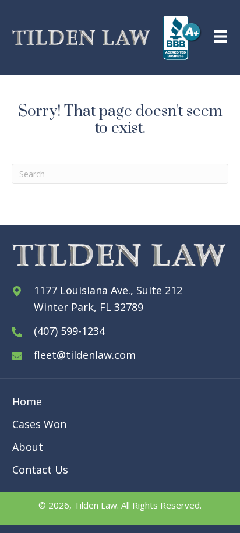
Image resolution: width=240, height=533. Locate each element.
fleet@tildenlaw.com (85, 355)
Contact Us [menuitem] (40, 469)
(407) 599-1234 (69, 331)
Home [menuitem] (27, 401)
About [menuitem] (27, 447)
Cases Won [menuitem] (39, 424)
